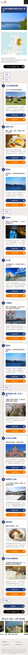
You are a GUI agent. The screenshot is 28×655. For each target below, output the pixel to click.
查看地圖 (13, 606)
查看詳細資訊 (15, 119)
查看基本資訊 (8, 621)
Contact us (18, 642)
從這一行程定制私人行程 (13, 66)
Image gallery (5, 644)
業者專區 (4, 642)
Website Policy (19, 644)
